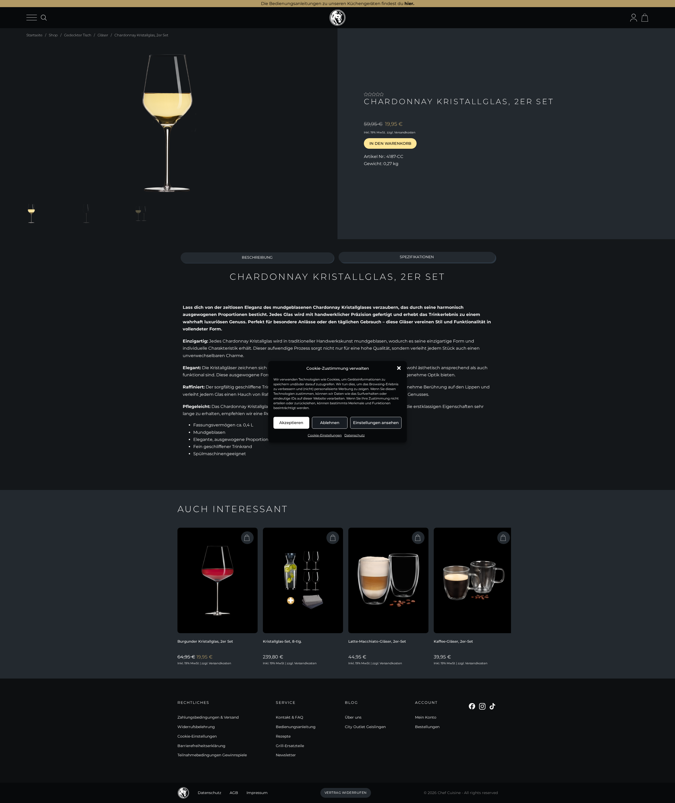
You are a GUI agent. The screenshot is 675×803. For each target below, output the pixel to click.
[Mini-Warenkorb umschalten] (645, 17)
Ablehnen (329, 422)
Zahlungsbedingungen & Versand (208, 717)
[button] (399, 368)
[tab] (257, 257)
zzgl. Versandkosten (401, 132)
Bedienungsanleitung (296, 726)
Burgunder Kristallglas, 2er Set (205, 641)
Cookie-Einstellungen (325, 435)
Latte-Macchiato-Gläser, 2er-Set (377, 641)
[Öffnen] (31, 18)
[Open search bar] (43, 17)
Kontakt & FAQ (289, 717)
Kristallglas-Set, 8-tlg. (282, 641)
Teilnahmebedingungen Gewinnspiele (212, 755)
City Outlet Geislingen (365, 726)
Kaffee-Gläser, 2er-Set (453, 641)
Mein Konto (425, 717)
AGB (234, 792)
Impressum (257, 792)
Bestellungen (427, 726)
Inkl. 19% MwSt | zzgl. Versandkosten (204, 663)
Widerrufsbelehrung (196, 726)
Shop (53, 35)
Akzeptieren (291, 422)
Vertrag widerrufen (346, 793)
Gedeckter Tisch (77, 35)
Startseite (34, 35)
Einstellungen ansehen (376, 422)
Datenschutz (354, 435)
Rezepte (283, 736)
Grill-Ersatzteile (290, 745)
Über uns (353, 717)
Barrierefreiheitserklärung (201, 745)
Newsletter (286, 755)
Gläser (103, 35)
